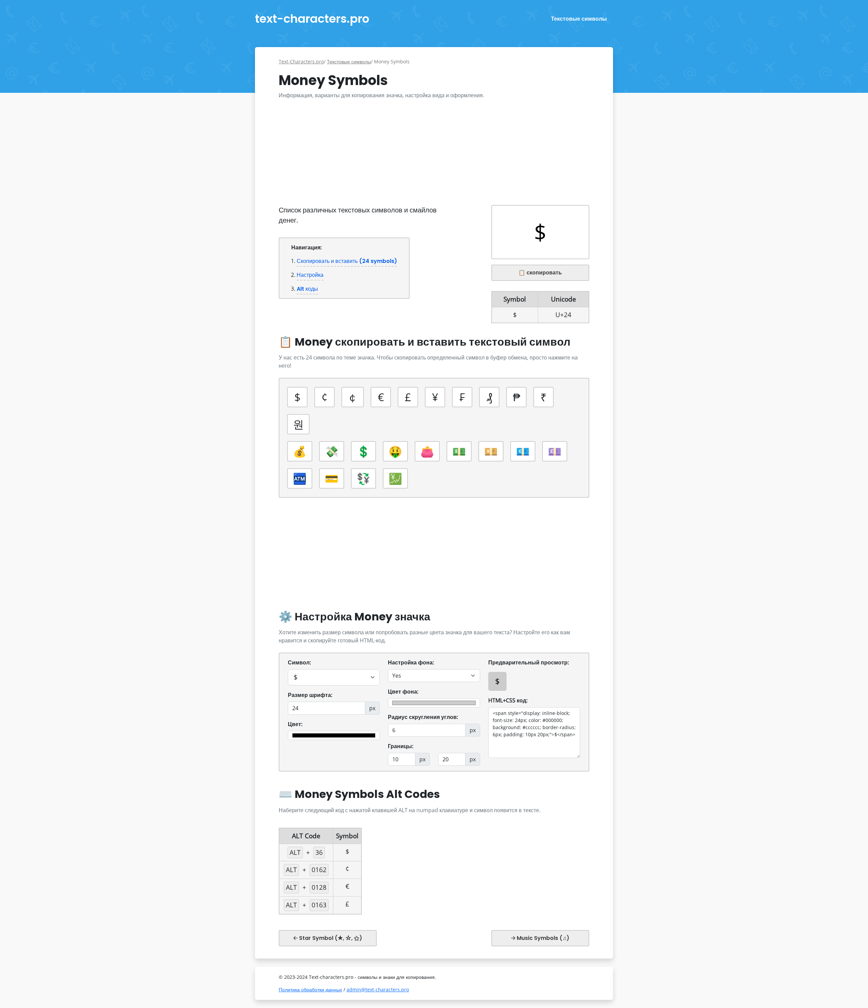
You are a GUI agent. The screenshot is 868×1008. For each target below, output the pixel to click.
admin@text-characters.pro (378, 989)
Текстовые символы (579, 19)
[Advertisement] (434, 152)
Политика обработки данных (310, 989)
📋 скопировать (540, 272)
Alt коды (307, 289)
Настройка (310, 275)
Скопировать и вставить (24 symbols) (347, 261)
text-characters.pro (312, 19)
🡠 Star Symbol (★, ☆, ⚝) (327, 938)
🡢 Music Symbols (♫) (540, 938)
